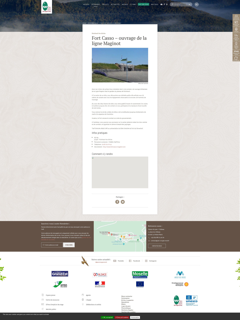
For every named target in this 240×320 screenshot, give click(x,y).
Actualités (115, 4)
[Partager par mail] (123, 202)
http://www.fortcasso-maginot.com (114, 146)
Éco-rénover (236, 60)
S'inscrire (69, 245)
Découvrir (96, 4)
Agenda (125, 4)
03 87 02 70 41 (107, 144)
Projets (105, 4)
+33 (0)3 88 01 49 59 (157, 237)
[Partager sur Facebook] (117, 202)
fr (196, 4)
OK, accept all (108, 317)
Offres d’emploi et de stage (54, 304)
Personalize (135, 317)
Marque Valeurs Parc (236, 47)
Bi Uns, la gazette (127, 300)
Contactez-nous (157, 246)
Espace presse (50, 295)
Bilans (123, 304)
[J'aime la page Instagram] (150, 261)
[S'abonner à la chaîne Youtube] (118, 261)
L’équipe (236, 31)
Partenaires (125, 298)
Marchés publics (51, 309)
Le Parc (133, 4)
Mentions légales (127, 310)
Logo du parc (125, 306)
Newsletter (125, 302)
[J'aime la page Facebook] (134, 261)
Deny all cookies (122, 317)
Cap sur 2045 (143, 4)
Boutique (154, 4)
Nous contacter (126, 296)
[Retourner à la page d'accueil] (177, 306)
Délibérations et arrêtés (93, 304)
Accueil (86, 4)
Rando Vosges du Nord (236, 38)
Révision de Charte (236, 52)
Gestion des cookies (128, 312)
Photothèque (126, 308)
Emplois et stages (236, 25)
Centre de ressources (236, 18)
